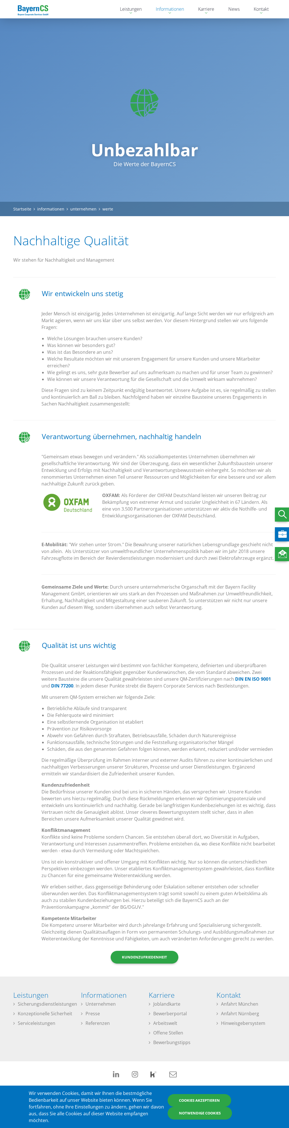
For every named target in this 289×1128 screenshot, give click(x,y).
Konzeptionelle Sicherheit (45, 1013)
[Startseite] (33, 9)
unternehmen (83, 209)
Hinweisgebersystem (243, 1023)
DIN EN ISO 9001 (253, 679)
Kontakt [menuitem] (258, 10)
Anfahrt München (239, 1004)
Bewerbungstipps (172, 1042)
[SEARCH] (282, 514)
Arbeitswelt (165, 1023)
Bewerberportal (170, 1013)
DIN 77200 (62, 686)
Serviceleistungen (36, 1023)
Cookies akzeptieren (199, 1100)
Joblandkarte (166, 1004)
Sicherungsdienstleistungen (47, 1004)
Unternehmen (101, 1004)
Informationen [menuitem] (167, 10)
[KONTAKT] (282, 554)
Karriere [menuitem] (203, 10)
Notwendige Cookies (200, 1113)
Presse (93, 1013)
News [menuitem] (234, 9)
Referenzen (98, 1023)
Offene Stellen (168, 1033)
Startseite (22, 209)
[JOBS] (282, 534)
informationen (50, 209)
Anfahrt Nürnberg (240, 1013)
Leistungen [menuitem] (128, 10)
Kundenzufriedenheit (144, 957)
